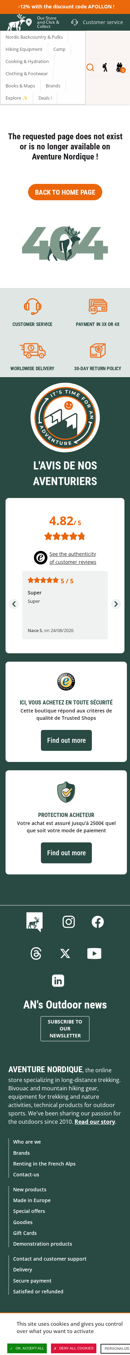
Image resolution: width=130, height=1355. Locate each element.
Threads (36, 953)
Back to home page (65, 192)
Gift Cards (25, 1233)
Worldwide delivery (32, 369)
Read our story (95, 1122)
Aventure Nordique (45, 1069)
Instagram (69, 921)
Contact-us (26, 1174)
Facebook (98, 921)
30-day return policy (97, 369)
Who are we (27, 1141)
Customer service (32, 324)
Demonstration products (42, 1243)
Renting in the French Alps (44, 1163)
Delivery (22, 1269)
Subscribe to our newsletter (65, 1028)
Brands (21, 1153)
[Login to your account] (105, 67)
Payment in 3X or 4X (97, 324)
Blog (35, 922)
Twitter (65, 953)
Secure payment (32, 1280)
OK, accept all (30, 1348)
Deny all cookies (76, 1348)
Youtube (94, 953)
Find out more (66, 740)
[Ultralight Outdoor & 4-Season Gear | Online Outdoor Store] (15, 23)
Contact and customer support (50, 1258)
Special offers (29, 1211)
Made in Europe (32, 1200)
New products (29, 1189)
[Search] (90, 67)
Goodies (23, 1222)
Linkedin (58, 980)
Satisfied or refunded (38, 1291)
